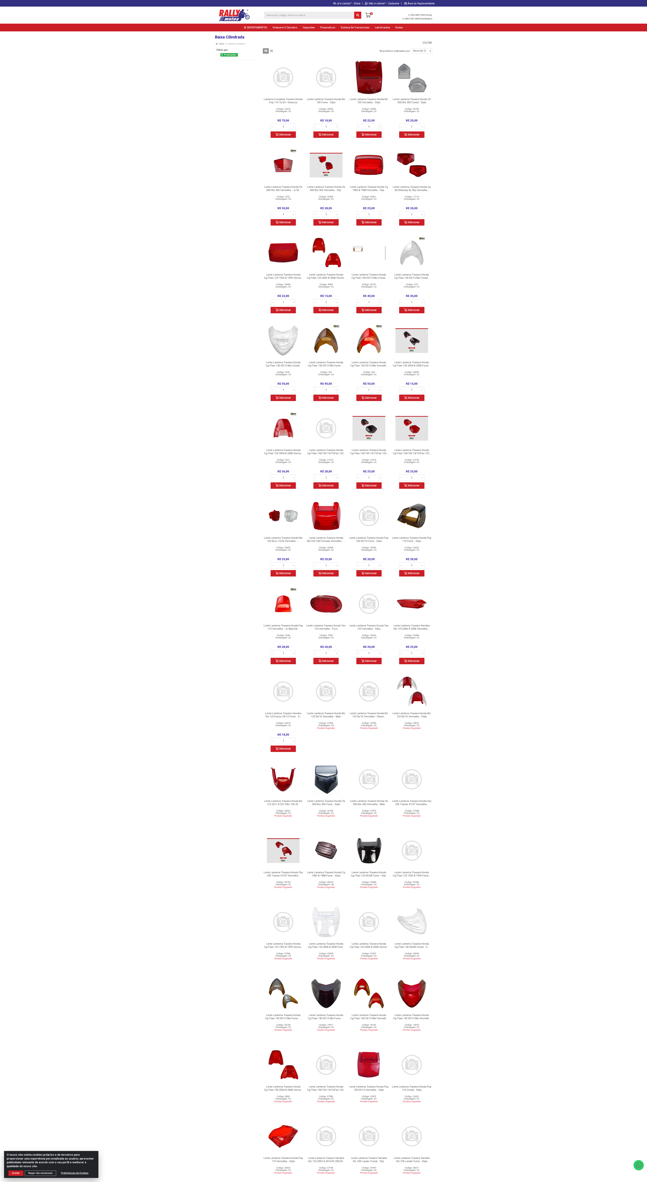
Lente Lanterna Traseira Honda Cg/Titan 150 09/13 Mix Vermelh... (369, 364)
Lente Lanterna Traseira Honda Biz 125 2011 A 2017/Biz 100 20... (283, 803)
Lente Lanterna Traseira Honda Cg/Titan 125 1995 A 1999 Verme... (283, 276)
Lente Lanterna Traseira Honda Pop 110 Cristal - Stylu (411, 1088)
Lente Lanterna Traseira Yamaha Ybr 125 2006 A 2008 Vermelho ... (411, 627)
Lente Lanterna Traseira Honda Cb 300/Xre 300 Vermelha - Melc (369, 803)
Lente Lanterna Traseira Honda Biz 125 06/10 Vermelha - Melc (326, 715)
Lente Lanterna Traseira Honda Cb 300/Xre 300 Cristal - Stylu (412, 101)
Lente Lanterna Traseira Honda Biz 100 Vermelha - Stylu (369, 101)
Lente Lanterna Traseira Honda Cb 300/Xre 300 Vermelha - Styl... (326, 188)
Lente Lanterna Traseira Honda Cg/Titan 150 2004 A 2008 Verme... (283, 452)
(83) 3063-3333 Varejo (421, 15)
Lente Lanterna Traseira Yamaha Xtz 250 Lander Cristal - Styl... (369, 1160)
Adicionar (285, 134)
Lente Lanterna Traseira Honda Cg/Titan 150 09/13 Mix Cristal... (369, 276)
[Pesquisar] (357, 15)
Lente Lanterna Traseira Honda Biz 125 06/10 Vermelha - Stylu (412, 715)
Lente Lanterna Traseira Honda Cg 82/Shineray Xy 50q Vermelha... (412, 188)
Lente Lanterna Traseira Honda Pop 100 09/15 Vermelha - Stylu (369, 1088)
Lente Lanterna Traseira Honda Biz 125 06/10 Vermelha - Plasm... (369, 715)
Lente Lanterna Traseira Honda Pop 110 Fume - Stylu (411, 539)
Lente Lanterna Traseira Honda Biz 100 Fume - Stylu (326, 101)
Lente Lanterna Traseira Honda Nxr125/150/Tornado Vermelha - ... (326, 539)
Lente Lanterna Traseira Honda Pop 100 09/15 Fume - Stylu (369, 539)
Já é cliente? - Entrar (348, 3)
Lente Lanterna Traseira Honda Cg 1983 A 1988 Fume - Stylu (326, 874)
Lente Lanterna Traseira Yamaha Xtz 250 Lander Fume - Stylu (412, 1160)
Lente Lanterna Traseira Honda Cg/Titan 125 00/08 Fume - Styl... (369, 874)
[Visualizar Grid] (266, 51)
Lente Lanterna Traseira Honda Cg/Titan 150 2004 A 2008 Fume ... (412, 364)
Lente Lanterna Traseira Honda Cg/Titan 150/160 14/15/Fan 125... (326, 452)
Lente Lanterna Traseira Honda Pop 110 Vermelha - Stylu (283, 1160)
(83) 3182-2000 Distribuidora (418, 19)
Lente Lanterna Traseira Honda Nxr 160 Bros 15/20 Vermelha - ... (283, 539)
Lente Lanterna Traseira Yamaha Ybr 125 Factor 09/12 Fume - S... (283, 715)
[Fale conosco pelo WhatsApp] (639, 1165)
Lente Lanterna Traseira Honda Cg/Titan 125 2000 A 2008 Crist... (326, 945)
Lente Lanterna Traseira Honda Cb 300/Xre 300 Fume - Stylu (326, 803)
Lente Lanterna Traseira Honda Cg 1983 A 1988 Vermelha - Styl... (369, 188)
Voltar (427, 42)
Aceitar (16, 1173)
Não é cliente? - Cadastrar (384, 3)
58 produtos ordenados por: (394, 50)
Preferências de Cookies (74, 1173)
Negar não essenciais (40, 1173)
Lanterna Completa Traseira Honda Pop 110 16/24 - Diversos (283, 101)
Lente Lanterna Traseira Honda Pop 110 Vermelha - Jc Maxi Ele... (283, 627)
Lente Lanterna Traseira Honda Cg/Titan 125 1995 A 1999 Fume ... (412, 874)
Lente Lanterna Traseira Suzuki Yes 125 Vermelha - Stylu (369, 627)
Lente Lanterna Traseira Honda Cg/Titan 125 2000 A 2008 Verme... (326, 276)
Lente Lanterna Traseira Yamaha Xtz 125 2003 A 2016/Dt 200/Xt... (326, 1160)
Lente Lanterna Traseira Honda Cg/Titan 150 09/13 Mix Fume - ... (326, 364)
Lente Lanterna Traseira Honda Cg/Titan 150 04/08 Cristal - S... (411, 945)
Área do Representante (421, 3)
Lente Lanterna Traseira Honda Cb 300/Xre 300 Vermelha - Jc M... (283, 188)
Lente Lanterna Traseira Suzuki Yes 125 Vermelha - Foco (326, 627)
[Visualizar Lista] (271, 51)
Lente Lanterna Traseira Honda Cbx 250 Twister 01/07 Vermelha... (411, 803)
